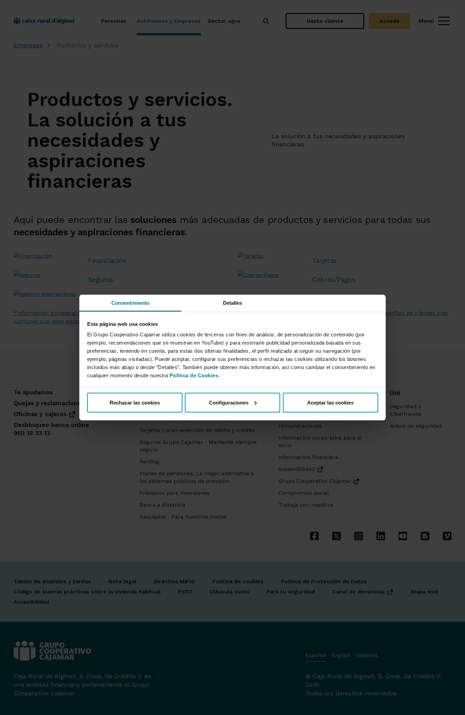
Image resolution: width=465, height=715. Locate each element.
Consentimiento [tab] (130, 303)
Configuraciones (228, 402)
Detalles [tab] (232, 303)
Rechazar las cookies (135, 402)
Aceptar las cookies (330, 402)
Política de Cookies (194, 375)
